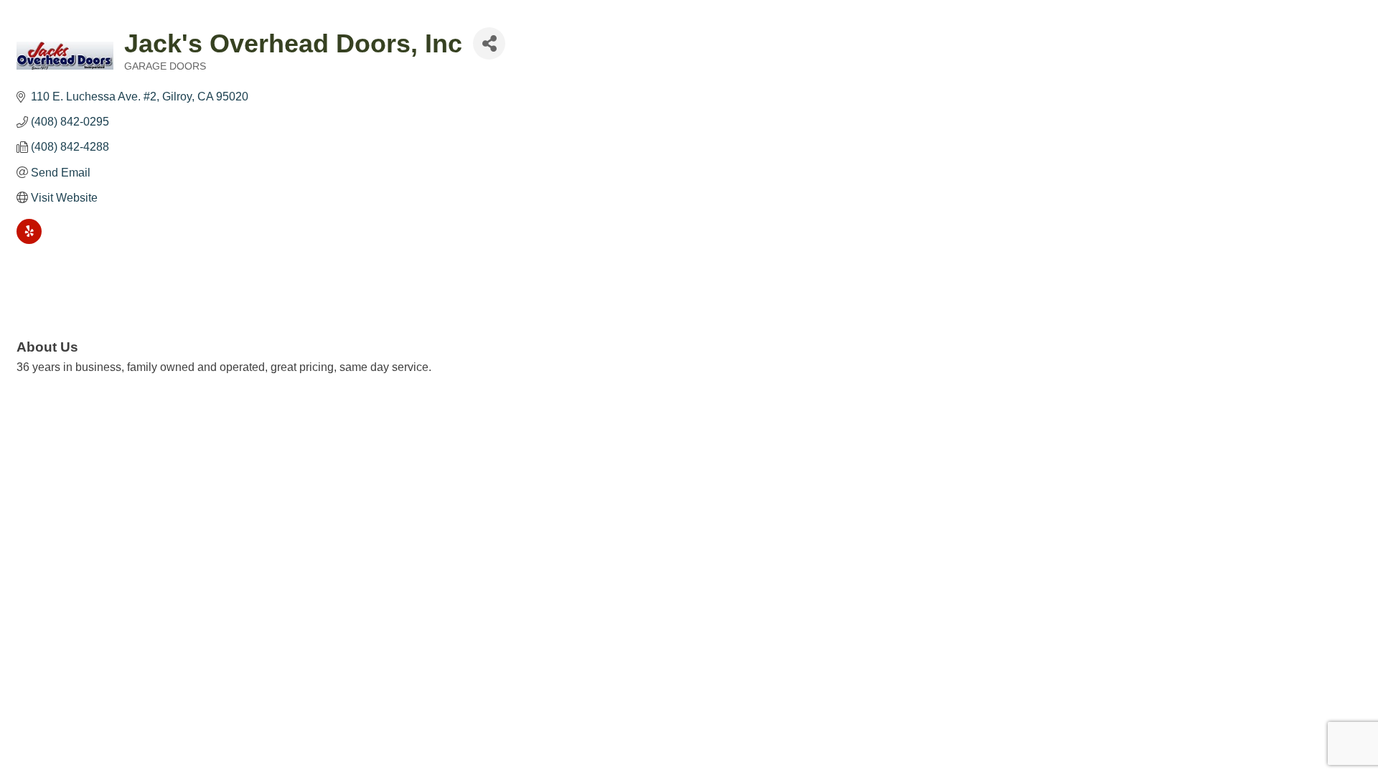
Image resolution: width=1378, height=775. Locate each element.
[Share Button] (489, 43)
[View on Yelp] (29, 240)
